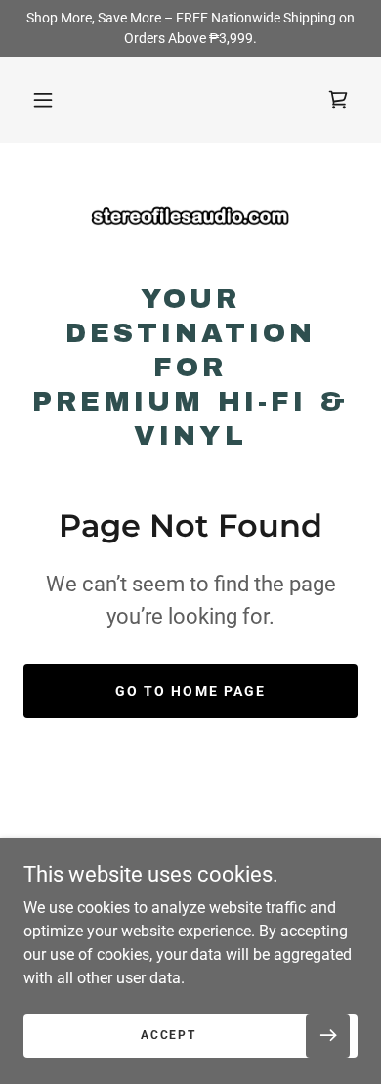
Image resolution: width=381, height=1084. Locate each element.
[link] (190, 220)
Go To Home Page (190, 691)
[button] (43, 99)
